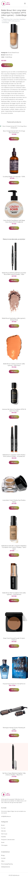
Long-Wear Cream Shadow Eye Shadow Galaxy (14, 501)
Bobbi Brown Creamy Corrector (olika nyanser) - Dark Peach (14, 364)
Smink (2, 842)
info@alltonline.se (6, 816)
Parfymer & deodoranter (8, 839)
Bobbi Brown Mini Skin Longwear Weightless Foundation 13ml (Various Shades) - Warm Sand (14, 547)
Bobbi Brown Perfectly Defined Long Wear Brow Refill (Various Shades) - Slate (14, 273)
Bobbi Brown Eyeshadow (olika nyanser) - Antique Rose (14, 319)
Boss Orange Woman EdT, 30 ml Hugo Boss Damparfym (14, 131)
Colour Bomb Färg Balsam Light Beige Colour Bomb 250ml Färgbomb (14, 221)
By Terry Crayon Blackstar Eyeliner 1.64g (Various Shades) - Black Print (14, 774)
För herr (3, 828)
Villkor (3, 861)
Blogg (3, 855)
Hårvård (3, 831)
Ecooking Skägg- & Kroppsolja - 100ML (14, 176)
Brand (9, 52)
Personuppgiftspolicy (7, 864)
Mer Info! (7, 65)
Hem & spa (4, 834)
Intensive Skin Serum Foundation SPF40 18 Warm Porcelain (14, 410)
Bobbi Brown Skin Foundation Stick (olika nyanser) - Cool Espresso (14, 593)
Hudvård (3, 836)
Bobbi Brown (15, 52)
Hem (2, 17)
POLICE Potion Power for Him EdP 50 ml (14, 684)
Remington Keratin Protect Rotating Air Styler (14, 728)
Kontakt (3, 858)
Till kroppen (4, 845)
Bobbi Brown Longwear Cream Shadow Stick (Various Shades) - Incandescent (14, 455)
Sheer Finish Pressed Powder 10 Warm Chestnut (14, 639)
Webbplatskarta (5, 867)
